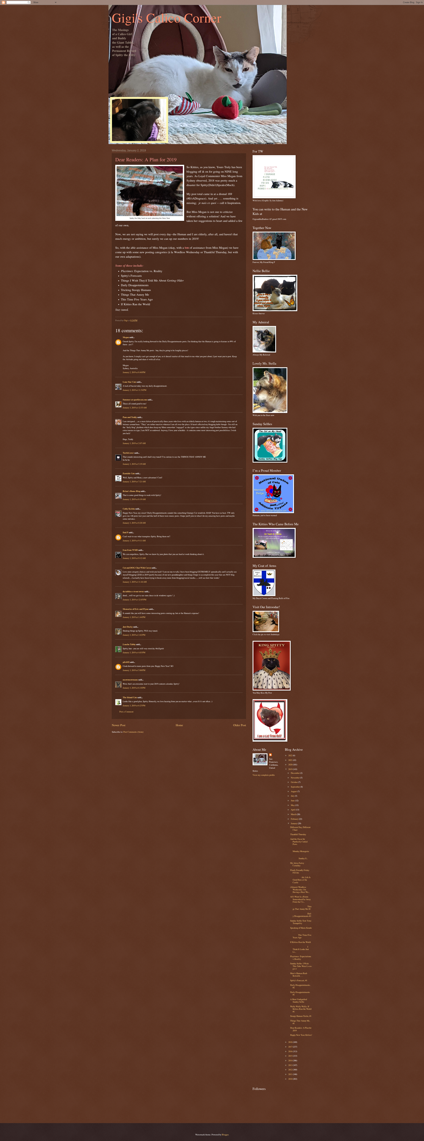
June (293, 800)
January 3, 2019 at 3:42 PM (134, 634)
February (295, 818)
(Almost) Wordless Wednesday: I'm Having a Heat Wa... (300, 890)
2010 (290, 1078)
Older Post (239, 725)
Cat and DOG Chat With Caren (137, 567)
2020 (290, 764)
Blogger (225, 1134)
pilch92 (126, 662)
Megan (126, 337)
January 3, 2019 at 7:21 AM (134, 481)
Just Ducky (128, 626)
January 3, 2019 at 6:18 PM (134, 687)
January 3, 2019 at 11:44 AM (135, 581)
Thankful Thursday (298, 834)
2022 (290, 755)
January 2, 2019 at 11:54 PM (134, 389)
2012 (290, 1069)
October (294, 782)
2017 (290, 1046)
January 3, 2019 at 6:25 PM (134, 705)
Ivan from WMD (130, 549)
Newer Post (118, 725)
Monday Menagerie (300, 850)
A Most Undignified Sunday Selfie (298, 1000)
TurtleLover (128, 452)
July (293, 795)
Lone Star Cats (129, 381)
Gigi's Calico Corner (166, 17)
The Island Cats (130, 697)
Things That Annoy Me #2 (300, 907)
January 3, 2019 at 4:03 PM (134, 652)
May (293, 805)
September (295, 786)
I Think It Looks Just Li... (299, 949)
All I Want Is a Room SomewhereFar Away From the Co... (300, 899)
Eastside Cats (129, 473)
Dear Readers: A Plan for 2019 (300, 1029)
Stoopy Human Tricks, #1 (300, 1015)
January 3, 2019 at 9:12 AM (134, 558)
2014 (290, 1060)
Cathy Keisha (129, 508)
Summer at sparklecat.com (135, 399)
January (294, 823)
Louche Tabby (129, 644)
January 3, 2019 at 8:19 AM (134, 499)
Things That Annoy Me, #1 (300, 1022)
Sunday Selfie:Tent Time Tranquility (300, 922)
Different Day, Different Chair (300, 828)
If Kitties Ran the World (300, 942)
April (293, 809)
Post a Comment (126, 711)
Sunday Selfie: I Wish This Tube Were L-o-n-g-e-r (301, 966)
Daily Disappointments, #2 (300, 986)
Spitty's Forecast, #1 (298, 980)
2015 (290, 1055)
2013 (290, 1065)
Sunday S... (301, 857)
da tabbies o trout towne (133, 591)
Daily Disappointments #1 (300, 993)
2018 (290, 1042)
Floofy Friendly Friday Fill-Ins (299, 871)
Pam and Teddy (130, 417)
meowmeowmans (130, 679)
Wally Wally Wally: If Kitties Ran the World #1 (300, 1009)
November (295, 777)
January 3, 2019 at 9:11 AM (134, 540)
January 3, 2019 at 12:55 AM (135, 407)
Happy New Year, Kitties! (301, 1034)
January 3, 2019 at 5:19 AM (134, 463)
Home (179, 725)
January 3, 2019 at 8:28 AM (134, 522)
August (294, 791)
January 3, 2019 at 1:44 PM (134, 617)
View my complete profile (264, 774)
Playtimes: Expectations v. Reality (300, 957)
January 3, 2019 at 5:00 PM (134, 670)
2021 (290, 760)
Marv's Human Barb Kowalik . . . (298, 974)
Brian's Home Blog (131, 491)
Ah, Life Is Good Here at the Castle (300, 880)
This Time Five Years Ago (300, 936)
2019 (290, 769)
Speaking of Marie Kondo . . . (301, 929)
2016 (290, 1051)
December (295, 772)
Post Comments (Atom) (133, 731)
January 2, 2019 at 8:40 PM (134, 372)
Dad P (125, 532)
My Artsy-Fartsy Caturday (297, 864)
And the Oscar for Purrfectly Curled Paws (298, 841)
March (294, 814)
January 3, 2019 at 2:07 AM (134, 443)
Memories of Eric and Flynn (135, 608)
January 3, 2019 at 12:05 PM (134, 599)
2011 (290, 1074)
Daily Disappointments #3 (300, 915)
